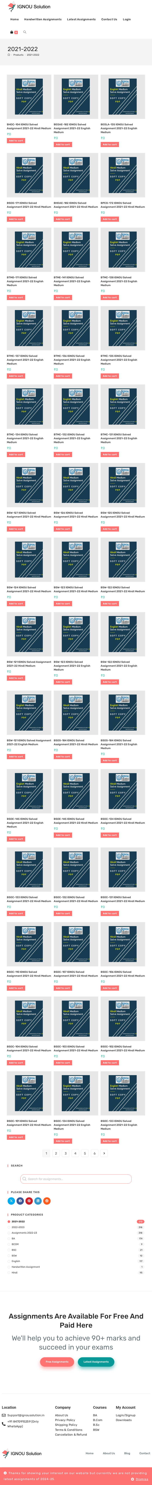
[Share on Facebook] (20, 1201)
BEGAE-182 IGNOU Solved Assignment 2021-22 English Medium (72, 128)
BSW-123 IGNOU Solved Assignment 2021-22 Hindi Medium (76, 589)
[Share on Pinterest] (29, 1201)
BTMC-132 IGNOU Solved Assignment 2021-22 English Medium (72, 438)
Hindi (14, 1272)
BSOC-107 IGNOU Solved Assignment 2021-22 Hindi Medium (76, 973)
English (16, 1261)
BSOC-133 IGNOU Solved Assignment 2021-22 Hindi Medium (29, 899)
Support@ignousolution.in (25, 1415)
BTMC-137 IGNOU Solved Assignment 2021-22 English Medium (25, 359)
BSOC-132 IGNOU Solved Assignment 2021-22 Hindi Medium (76, 899)
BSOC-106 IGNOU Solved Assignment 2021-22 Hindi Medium (123, 973)
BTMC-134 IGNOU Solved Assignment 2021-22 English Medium (25, 438)
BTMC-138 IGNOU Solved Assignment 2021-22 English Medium (119, 281)
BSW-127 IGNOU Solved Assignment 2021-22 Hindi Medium (29, 514)
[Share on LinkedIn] (38, 1201)
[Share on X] (11, 1201)
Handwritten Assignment (26, 1266)
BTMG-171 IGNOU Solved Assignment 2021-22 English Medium (25, 281)
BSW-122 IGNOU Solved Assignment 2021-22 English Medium (119, 665)
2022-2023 (18, 1227)
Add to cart (16, 140)
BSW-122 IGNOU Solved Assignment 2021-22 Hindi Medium (123, 589)
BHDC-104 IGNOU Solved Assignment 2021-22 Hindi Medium (29, 126)
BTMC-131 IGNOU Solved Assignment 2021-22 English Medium (119, 438)
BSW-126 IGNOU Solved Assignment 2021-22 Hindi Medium (76, 514)
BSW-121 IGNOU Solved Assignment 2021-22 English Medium (29, 742)
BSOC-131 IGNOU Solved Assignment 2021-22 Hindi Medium (123, 899)
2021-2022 (33, 54)
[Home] (9, 54)
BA (13, 1238)
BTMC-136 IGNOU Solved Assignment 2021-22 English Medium (72, 359)
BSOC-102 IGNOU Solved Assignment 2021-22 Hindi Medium (123, 1048)
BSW (14, 1255)
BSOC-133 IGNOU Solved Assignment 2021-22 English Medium (119, 1125)
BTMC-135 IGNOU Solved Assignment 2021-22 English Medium (119, 359)
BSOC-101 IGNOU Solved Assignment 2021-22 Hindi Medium (29, 1123)
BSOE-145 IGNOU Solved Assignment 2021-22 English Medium (25, 822)
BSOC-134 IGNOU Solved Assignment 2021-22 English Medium (72, 1125)
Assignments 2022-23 (24, 1232)
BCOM (15, 1244)
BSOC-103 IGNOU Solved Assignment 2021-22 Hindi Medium (76, 1048)
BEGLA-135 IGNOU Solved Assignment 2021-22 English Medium (119, 128)
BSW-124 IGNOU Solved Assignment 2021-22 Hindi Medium (29, 589)
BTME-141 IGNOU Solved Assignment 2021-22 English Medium (72, 281)
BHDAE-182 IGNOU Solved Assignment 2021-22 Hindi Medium (76, 204)
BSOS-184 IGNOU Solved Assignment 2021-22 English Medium (119, 744)
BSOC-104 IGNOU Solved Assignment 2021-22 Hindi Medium (29, 1048)
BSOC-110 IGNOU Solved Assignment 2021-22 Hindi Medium (29, 973)
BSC (14, 1250)
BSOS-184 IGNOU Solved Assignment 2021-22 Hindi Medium (76, 742)
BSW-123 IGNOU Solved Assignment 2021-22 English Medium (72, 665)
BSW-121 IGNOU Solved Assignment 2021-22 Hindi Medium (29, 663)
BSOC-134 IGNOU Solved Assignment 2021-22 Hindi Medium (123, 820)
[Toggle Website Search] (25, 32)
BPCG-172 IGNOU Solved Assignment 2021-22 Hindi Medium (123, 204)
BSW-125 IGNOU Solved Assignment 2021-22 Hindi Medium (123, 514)
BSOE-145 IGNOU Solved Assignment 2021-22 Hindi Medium (76, 820)
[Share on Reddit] (47, 1201)
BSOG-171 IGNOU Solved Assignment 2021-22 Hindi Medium (29, 204)
